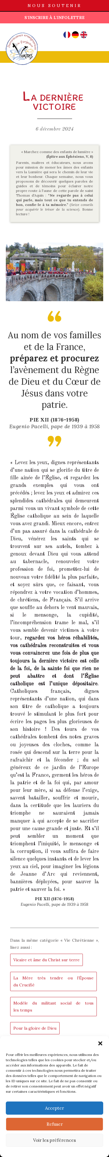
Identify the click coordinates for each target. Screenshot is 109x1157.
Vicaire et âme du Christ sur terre (46, 959)
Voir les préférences (54, 1140)
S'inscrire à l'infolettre (54, 17)
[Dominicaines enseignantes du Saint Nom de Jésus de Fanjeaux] (22, 32)
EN (84, 35)
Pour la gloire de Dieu (34, 1028)
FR (67, 35)
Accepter (54, 1108)
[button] (100, 1043)
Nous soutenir (55, 5)
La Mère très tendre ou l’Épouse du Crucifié (53, 981)
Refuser (55, 1124)
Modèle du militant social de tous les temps (53, 1006)
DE (75, 35)
